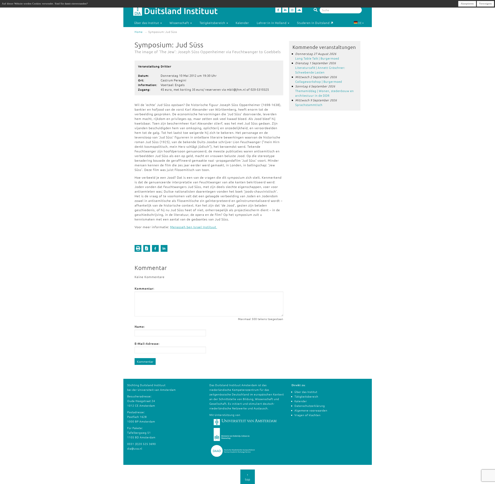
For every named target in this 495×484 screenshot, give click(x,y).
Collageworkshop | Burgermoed (318, 81)
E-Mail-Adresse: (147, 343)
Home (139, 32)
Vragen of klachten (307, 415)
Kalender (242, 23)
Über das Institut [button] (147, 23)
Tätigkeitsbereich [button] (213, 23)
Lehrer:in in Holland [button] (272, 23)
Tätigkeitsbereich (306, 396)
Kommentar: (144, 288)
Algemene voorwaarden (310, 410)
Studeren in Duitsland (313, 23)
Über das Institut (305, 392)
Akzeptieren (467, 3)
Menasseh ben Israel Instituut (193, 227)
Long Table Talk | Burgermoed (317, 58)
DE (360, 23)
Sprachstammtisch (309, 105)
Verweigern (485, 3)
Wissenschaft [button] (180, 23)
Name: (140, 326)
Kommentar (145, 361)
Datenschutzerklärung (309, 406)
